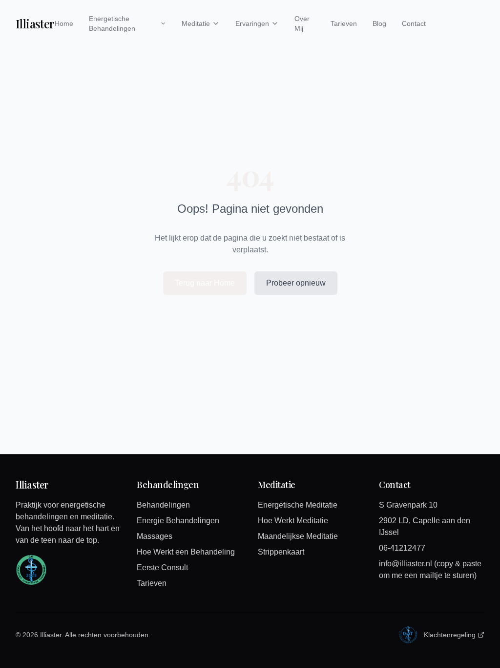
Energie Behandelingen (178, 520)
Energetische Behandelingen (112, 23)
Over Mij (302, 23)
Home (64, 23)
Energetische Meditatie (297, 505)
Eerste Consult (162, 567)
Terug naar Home (205, 283)
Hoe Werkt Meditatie (293, 520)
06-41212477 (402, 548)
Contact (414, 23)
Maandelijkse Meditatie (298, 536)
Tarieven (344, 23)
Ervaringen (252, 23)
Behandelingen (163, 505)
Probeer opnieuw (296, 283)
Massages (154, 536)
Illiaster (35, 23)
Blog (379, 23)
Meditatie (196, 23)
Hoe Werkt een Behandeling (186, 552)
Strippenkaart (281, 552)
